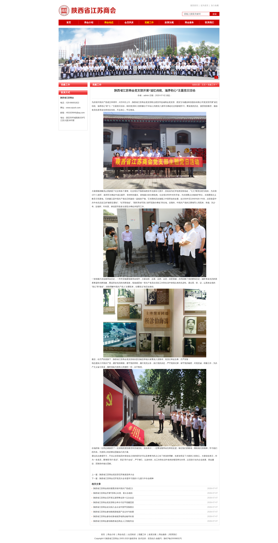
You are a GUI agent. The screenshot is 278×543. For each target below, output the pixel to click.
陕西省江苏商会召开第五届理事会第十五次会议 (113, 498)
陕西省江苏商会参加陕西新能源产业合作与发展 (113, 512)
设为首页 (204, 5)
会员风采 (129, 22)
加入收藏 (215, 5)
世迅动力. (152, 538)
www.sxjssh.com (73, 108)
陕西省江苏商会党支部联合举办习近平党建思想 (113, 502)
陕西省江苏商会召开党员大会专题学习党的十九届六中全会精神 (126, 478)
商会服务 (189, 22)
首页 (68, 22)
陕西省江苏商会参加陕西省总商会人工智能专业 (113, 521)
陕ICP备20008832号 (173, 538)
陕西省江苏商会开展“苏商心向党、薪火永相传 (113, 493)
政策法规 (169, 22)
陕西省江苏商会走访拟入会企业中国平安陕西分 (113, 507)
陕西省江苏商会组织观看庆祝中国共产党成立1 (113, 488)
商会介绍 (88, 22)
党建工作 (149, 22)
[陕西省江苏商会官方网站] (89, 19)
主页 (204, 85)
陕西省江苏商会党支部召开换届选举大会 (116, 474)
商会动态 (108, 22)
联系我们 (209, 22)
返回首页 (194, 5)
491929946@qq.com (75, 113)
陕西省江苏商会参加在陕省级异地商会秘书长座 (113, 516)
